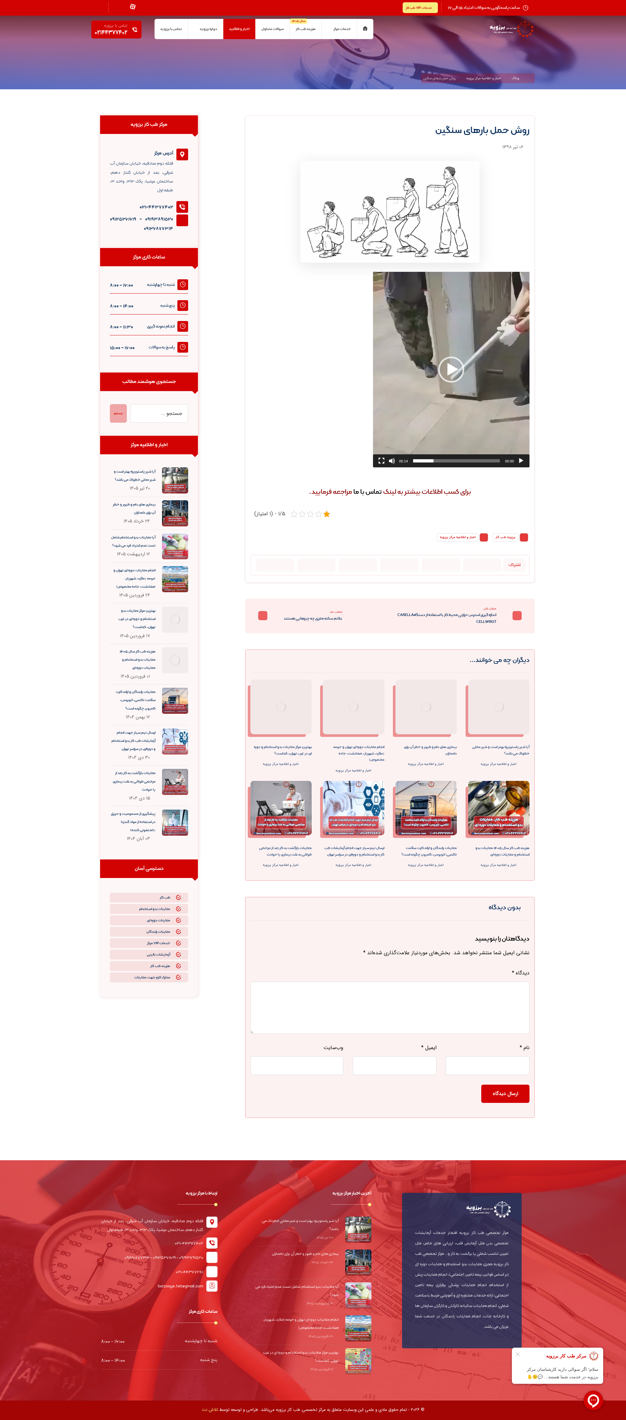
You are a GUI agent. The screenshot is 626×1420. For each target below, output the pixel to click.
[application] (451, 369)
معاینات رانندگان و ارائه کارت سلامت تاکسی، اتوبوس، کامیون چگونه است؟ (136, 700)
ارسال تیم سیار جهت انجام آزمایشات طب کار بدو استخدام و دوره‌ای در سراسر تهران (134, 741)
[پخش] (521, 461)
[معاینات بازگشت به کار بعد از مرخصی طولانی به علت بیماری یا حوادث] (175, 782)
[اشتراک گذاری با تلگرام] (399, 565)
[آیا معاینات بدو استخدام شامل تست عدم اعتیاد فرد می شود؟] (175, 546)
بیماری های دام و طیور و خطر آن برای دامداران (305, 1253)
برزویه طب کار (505, 537)
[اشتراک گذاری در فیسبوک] (482, 565)
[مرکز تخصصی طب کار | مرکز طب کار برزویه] (512, 29)
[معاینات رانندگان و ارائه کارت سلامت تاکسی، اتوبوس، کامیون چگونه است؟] (175, 701)
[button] (451, 370)
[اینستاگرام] (144, 7)
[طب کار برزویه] (531, 78)
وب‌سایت (333, 1048)
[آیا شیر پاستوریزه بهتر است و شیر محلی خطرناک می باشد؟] (175, 480)
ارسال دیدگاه (505, 1094)
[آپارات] (133, 7)
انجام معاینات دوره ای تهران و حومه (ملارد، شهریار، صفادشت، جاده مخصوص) (134, 578)
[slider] (456, 460)
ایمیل (428, 1048)
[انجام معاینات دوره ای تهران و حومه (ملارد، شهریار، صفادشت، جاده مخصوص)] (175, 579)
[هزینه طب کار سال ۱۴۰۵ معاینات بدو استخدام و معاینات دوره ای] (175, 660)
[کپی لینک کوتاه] (275, 565)
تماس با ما (367, 492)
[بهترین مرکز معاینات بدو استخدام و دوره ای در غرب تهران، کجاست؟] (175, 620)
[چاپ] (316, 565)
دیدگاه (520, 973)
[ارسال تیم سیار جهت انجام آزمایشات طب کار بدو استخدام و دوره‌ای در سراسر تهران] (175, 741)
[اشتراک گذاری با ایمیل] (358, 565)
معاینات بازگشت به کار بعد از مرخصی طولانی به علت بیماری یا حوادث (134, 781)
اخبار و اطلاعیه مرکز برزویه (457, 537)
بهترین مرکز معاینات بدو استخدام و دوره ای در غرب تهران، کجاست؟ (137, 619)
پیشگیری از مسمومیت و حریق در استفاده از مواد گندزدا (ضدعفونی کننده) (133, 822)
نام (524, 1048)
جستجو (118, 413)
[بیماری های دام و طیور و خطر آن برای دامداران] (175, 513)
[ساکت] (392, 461)
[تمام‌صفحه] (381, 461)
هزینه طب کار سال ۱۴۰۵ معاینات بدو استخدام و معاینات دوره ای (138, 659)
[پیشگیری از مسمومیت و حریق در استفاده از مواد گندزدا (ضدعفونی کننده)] (175, 823)
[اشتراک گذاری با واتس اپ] (441, 565)
